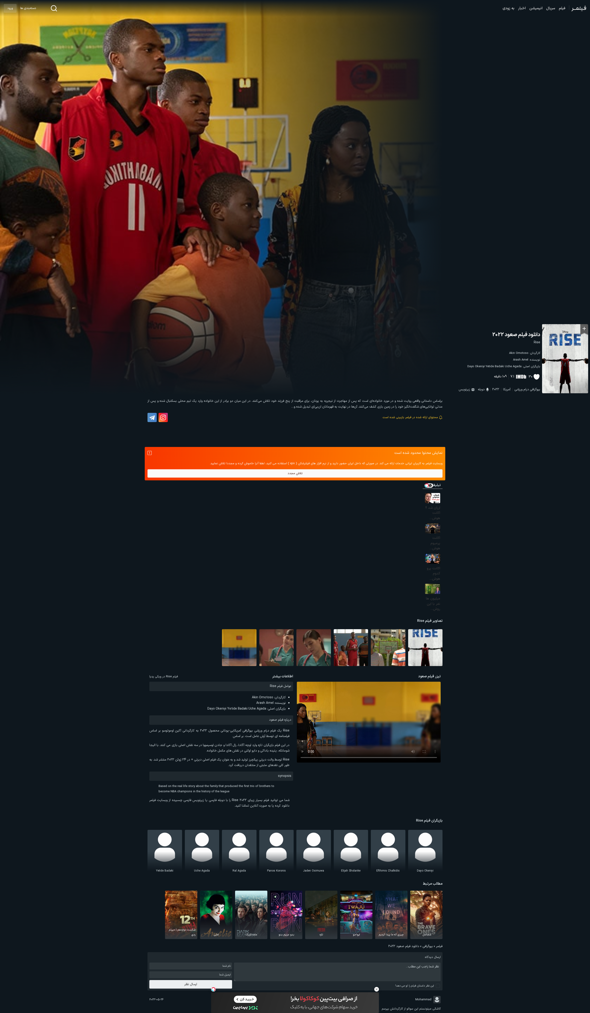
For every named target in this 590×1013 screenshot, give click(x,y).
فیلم (562, 8)
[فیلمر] (577, 8)
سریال (550, 8)
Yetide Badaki (495, 366)
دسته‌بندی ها (28, 8)
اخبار (522, 8)
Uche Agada (513, 366)
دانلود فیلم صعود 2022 (516, 335)
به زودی (508, 8)
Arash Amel (520, 360)
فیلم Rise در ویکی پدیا (163, 676)
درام (526, 389)
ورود (10, 8)
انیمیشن (536, 8)
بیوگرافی (535, 389)
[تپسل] (213, 989)
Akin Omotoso (518, 353)
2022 (495, 389)
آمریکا (506, 389)
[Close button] (376, 989)
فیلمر (439, 946)
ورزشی (518, 389)
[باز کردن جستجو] (54, 8)
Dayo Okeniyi (476, 366)
